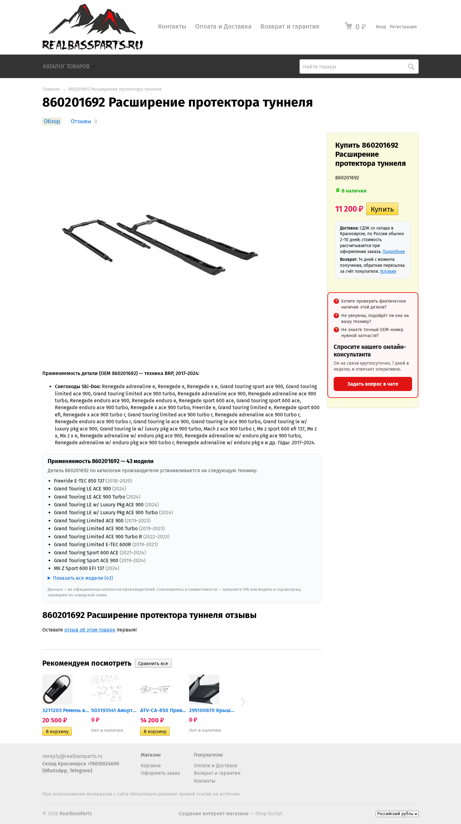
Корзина (151, 766)
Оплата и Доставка (223, 26)
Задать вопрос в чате (372, 384)
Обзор (52, 121)
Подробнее (394, 251)
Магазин (151, 755)
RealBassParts (76, 813)
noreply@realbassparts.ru (72, 756)
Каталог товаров (66, 66)
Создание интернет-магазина (214, 813)
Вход (381, 26)
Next (243, 702)
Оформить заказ (160, 773)
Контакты (172, 26)
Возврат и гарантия (289, 26)
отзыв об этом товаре (89, 630)
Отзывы (81, 121)
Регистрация (403, 26)
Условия (388, 271)
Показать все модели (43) (83, 578)
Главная (51, 89)
